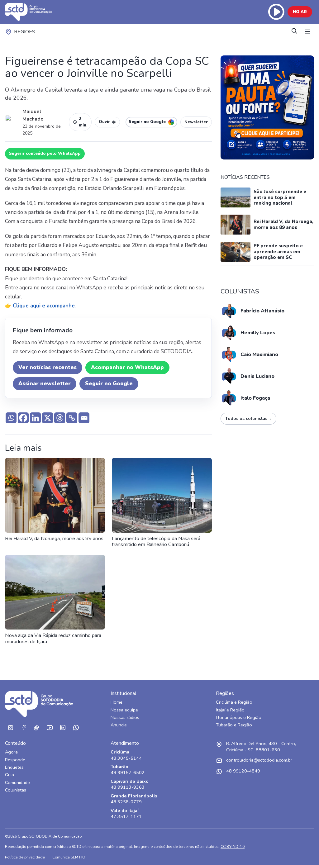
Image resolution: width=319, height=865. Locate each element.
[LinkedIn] (62, 727)
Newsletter (196, 122)
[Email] (84, 417)
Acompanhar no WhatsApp (127, 367)
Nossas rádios (125, 717)
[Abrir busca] (294, 31)
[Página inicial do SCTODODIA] (34, 12)
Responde (15, 760)
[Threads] (59, 417)
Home (116, 702)
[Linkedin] (35, 417)
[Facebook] (23, 417)
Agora (11, 752)
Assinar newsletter (44, 383)
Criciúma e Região (234, 702)
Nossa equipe (124, 710)
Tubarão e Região (234, 725)
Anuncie (119, 725)
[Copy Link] (71, 417)
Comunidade (17, 783)
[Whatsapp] (11, 417)
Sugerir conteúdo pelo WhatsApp (45, 153)
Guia (9, 775)
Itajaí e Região (230, 710)
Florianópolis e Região (238, 717)
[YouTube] (49, 727)
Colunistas (15, 790)
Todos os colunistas (248, 418)
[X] (47, 417)
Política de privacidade (25, 857)
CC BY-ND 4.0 (233, 846)
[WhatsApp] (75, 727)
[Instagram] (10, 727)
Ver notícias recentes (47, 367)
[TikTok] (36, 727)
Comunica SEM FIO (68, 857)
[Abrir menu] (307, 32)
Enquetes (14, 767)
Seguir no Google (109, 383)
